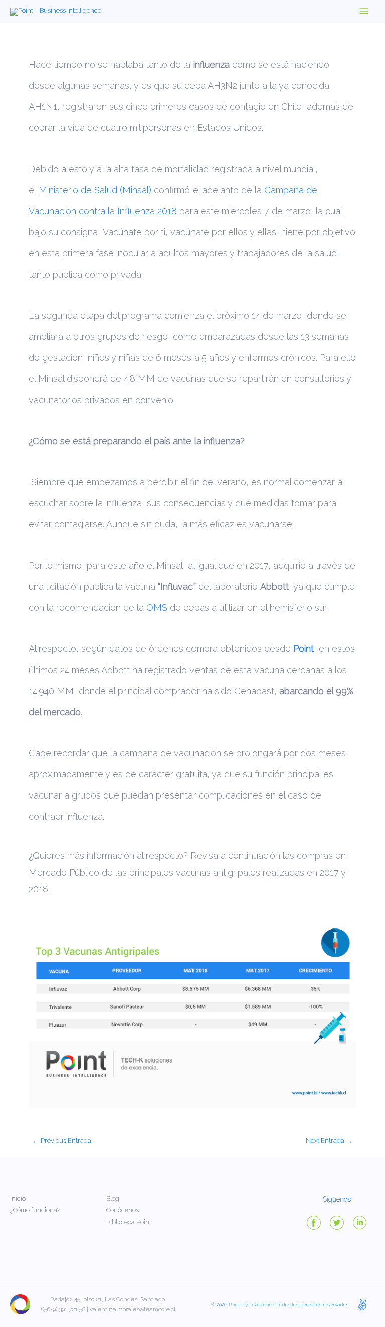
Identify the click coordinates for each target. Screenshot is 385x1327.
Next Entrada (329, 1140)
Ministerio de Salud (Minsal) (95, 190)
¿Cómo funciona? (35, 1210)
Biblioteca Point (128, 1222)
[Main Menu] (364, 11)
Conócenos (122, 1210)
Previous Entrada (62, 1140)
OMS (156, 607)
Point (303, 648)
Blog (112, 1198)
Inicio (18, 1198)
